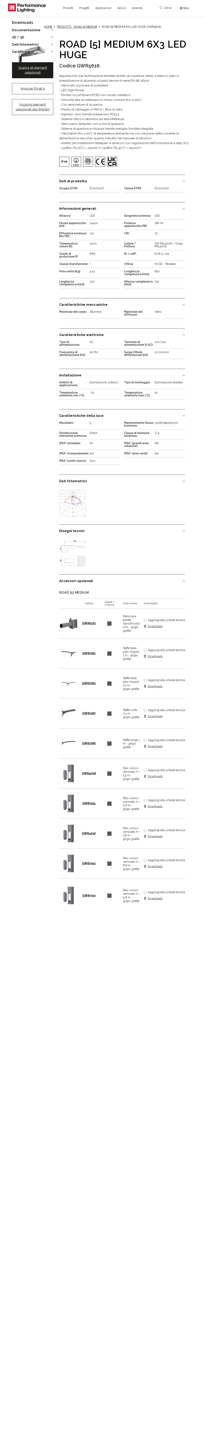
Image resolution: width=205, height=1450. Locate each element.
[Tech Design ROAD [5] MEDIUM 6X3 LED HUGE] (72, 553)
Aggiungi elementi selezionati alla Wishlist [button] (33, 107)
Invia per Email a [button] (33, 88)
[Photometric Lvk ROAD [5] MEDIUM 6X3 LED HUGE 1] (72, 503)
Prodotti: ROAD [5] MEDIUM (77, 26)
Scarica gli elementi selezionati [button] (32, 70)
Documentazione (26, 30)
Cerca (167, 7)
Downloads (155, 626)
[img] (64, 162)
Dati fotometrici (25, 44)
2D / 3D (18, 37)
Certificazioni (23, 51)
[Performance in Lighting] (27, 8)
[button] (68, 8)
